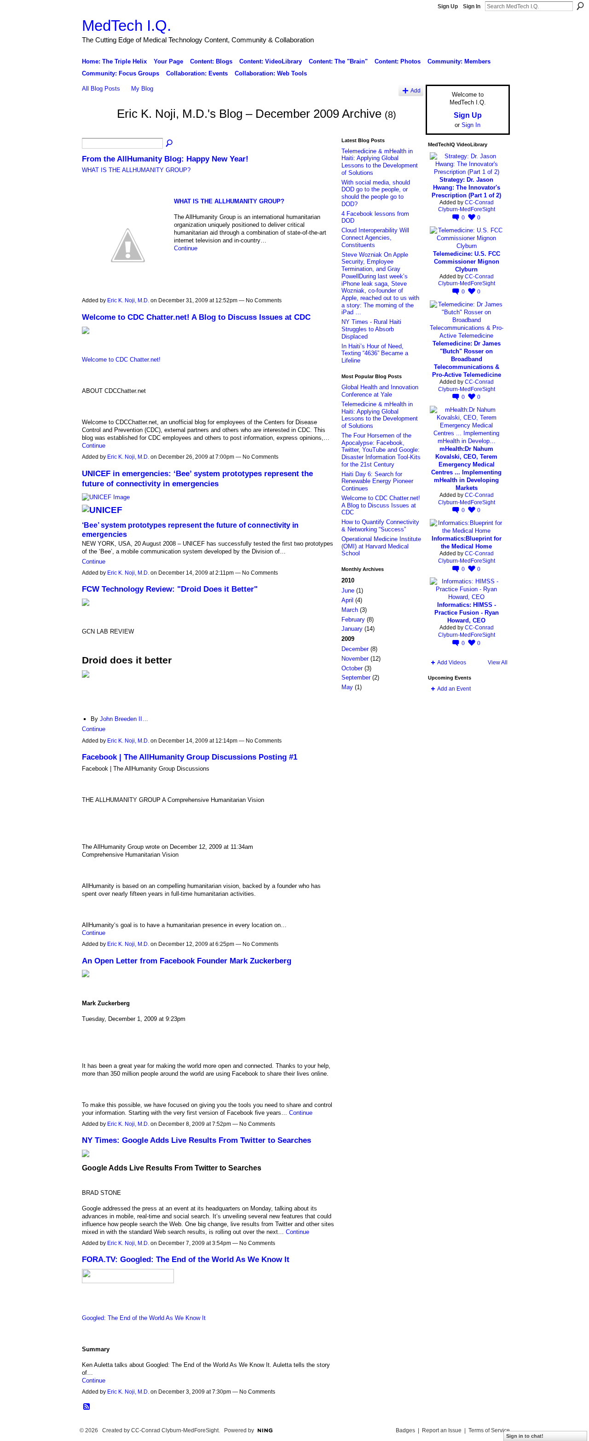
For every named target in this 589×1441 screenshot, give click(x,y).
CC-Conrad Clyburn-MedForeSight (466, 206)
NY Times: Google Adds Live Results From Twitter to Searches (196, 1140)
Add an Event (454, 689)
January (352, 628)
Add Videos (451, 662)
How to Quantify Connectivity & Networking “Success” (380, 526)
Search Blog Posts (170, 143)
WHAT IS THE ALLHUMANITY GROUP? (136, 170)
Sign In (471, 6)
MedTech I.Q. (126, 25)
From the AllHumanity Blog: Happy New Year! (165, 158)
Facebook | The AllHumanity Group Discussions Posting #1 (189, 756)
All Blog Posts (101, 88)
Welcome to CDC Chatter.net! (121, 359)
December (355, 649)
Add (415, 90)
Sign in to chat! (524, 1436)
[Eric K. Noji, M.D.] (96, 130)
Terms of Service (489, 1430)
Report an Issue (442, 1430)
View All (498, 662)
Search (580, 6)
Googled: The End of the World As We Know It (144, 1317)
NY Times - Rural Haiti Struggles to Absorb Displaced (371, 329)
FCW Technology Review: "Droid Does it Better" (170, 589)
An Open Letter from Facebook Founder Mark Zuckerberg (186, 960)
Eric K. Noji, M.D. (128, 300)
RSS (87, 1407)
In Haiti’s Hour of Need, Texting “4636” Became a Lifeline (374, 353)
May (347, 687)
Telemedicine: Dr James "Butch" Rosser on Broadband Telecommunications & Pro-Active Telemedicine (466, 359)
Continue (185, 248)
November (355, 658)
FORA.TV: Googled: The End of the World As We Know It (185, 1259)
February (353, 619)
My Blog (142, 88)
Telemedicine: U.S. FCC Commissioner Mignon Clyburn (466, 261)
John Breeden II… (124, 718)
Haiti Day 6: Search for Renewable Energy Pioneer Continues (377, 481)
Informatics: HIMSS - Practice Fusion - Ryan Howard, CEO (466, 612)
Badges (405, 1430)
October (352, 668)
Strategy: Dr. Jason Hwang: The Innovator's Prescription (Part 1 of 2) (466, 187)
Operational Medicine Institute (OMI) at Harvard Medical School (381, 546)
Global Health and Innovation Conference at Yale (379, 391)
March (349, 609)
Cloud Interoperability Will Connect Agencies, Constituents (375, 237)
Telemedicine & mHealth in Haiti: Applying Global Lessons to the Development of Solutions (379, 162)
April (347, 600)
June (347, 590)
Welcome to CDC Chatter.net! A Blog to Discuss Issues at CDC (196, 317)
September (355, 677)
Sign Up (448, 6)
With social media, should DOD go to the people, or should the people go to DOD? (375, 193)
